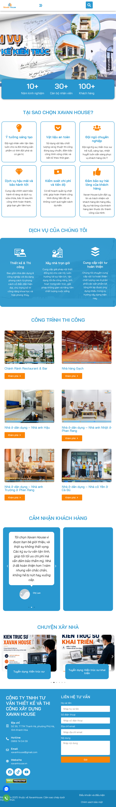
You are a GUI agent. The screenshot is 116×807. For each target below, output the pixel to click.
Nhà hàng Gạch (73, 368)
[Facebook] (10, 772)
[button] (3, 50)
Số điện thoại (68, 714)
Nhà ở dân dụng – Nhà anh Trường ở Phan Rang (24, 488)
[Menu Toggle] (40, 5)
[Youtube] (26, 772)
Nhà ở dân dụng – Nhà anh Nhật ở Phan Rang (86, 429)
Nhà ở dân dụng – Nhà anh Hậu (27, 427)
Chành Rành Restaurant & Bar (26, 368)
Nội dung (65, 738)
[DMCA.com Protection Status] (16, 782)
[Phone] (6, 798)
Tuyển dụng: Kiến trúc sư (29, 671)
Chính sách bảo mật (92, 802)
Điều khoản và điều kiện (92, 795)
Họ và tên (66, 703)
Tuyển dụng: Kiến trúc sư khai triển (86, 671)
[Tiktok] (18, 772)
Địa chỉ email (68, 726)
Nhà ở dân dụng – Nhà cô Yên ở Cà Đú (85, 488)
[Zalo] (6, 788)
